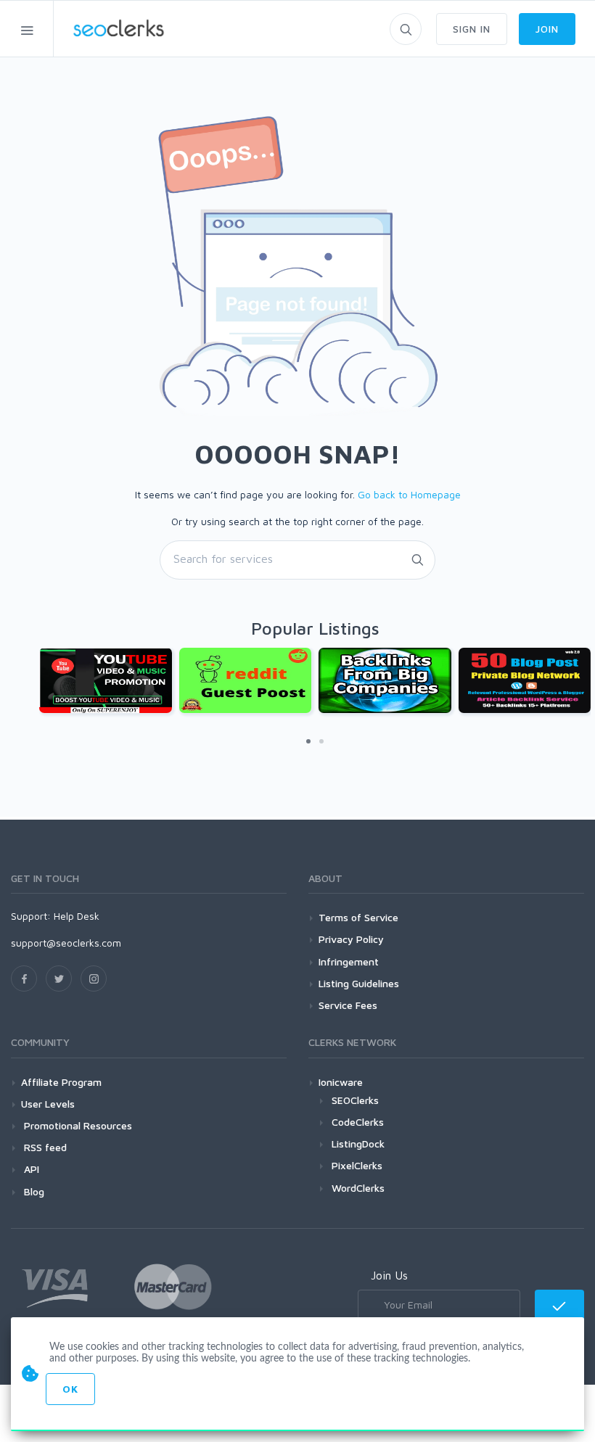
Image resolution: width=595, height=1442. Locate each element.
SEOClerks (355, 1100)
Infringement (349, 961)
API (30, 1169)
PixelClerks (357, 1165)
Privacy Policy (351, 939)
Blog (32, 1191)
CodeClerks (358, 1122)
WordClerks (358, 1188)
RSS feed (44, 1147)
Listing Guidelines (359, 983)
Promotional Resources (76, 1125)
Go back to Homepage (409, 494)
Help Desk (76, 916)
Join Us (389, 1275)
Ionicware (341, 1082)
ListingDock (358, 1143)
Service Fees (348, 1005)
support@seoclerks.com (66, 942)
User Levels (48, 1103)
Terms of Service (358, 917)
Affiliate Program (61, 1082)
